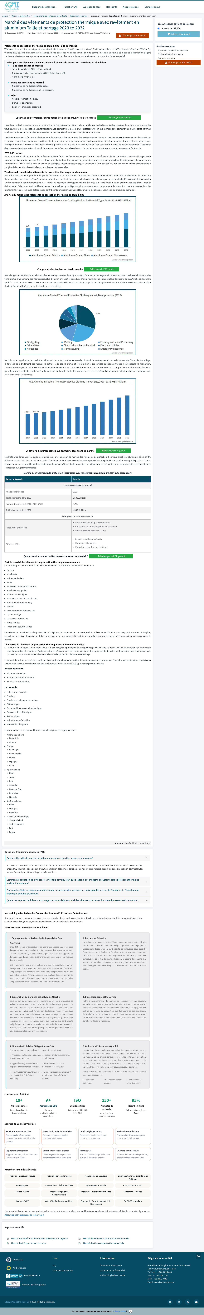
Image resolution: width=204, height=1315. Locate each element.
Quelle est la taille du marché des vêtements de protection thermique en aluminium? (50, 858)
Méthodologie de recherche (170, 53)
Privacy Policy (119, 1311)
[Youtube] (196, 1302)
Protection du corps (78, 16)
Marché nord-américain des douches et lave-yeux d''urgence (39, 1238)
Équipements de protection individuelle (50, 16)
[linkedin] (170, 1302)
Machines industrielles (21, 16)
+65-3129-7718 (160, 1278)
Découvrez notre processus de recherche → (24, 1214)
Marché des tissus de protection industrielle (103, 1243)
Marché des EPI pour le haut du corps (28, 1243)
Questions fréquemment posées (173, 49)
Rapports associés (166, 58)
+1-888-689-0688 (164, 1272)
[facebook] (187, 1302)
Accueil (5, 16)
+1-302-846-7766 (160, 1275)
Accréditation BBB (48, 1105)
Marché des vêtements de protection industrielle (106, 1238)
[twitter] (179, 1302)
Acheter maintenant (180, 34)
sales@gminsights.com (164, 1282)
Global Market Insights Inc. (17, 1301)
